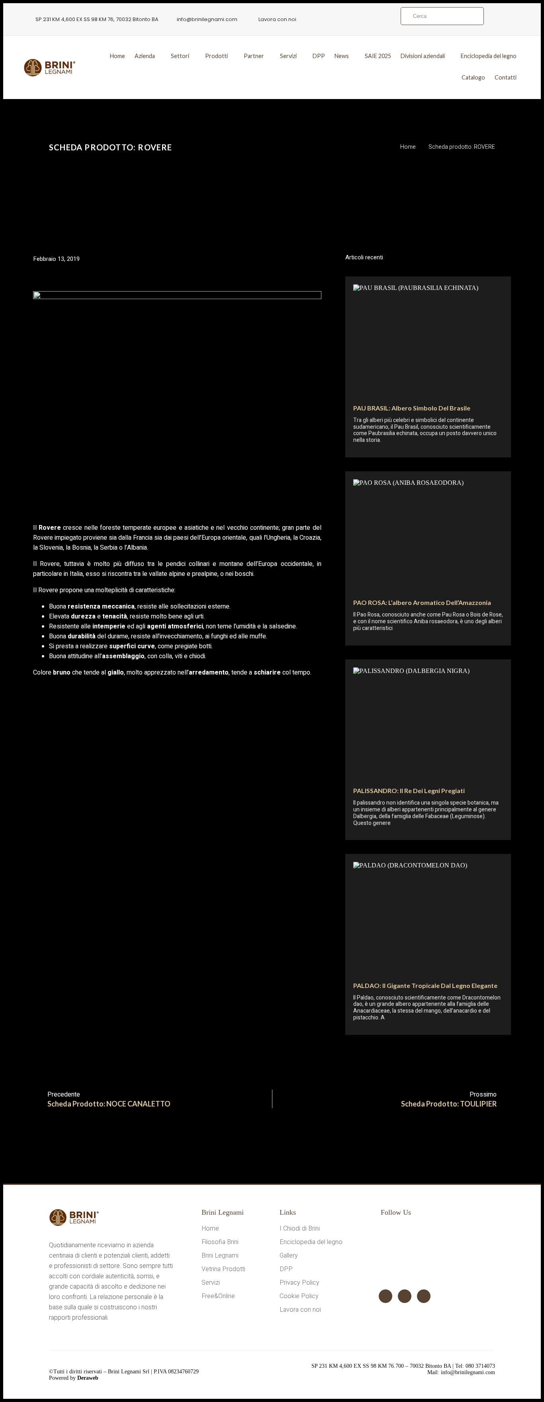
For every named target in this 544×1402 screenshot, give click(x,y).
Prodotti (216, 56)
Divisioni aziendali (423, 56)
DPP (319, 56)
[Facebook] (385, 1296)
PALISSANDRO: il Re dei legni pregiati (409, 790)
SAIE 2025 (378, 56)
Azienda (145, 56)
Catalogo (473, 77)
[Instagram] (404, 1296)
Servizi (288, 56)
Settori (180, 56)
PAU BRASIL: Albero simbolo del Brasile (411, 408)
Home (117, 56)
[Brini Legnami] (49, 68)
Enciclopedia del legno (489, 56)
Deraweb (87, 1378)
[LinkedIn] (424, 1296)
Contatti (506, 77)
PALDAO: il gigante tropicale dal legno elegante (425, 985)
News (342, 56)
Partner (254, 56)
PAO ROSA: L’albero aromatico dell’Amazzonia (422, 602)
